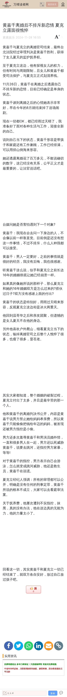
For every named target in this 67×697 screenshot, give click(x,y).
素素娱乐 (9, 37)
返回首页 (52, 4)
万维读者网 (21, 4)
